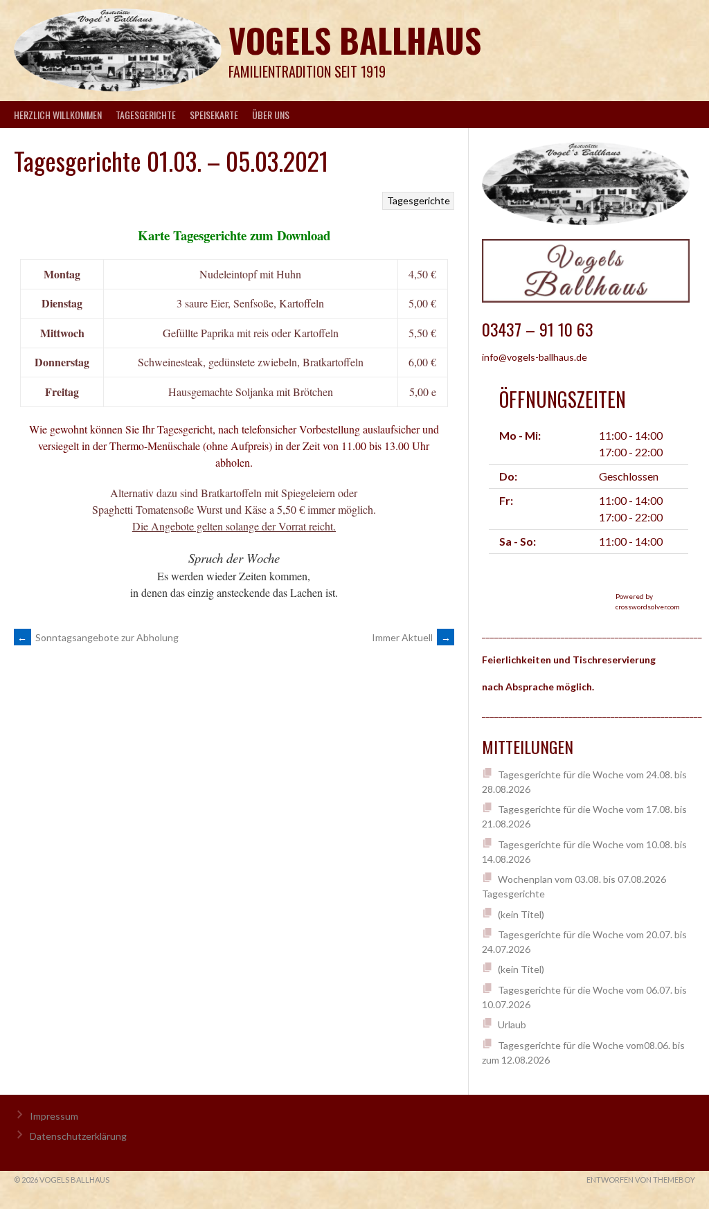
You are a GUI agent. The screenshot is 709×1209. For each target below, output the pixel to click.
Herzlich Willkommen (58, 114)
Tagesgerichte (146, 114)
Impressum (54, 1116)
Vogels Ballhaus (354, 39)
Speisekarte (214, 114)
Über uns (270, 114)
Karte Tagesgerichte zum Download (234, 235)
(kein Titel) (521, 914)
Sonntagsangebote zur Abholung (98, 637)
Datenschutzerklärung (78, 1136)
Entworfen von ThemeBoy (640, 1179)
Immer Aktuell (411, 637)
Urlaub (512, 1024)
